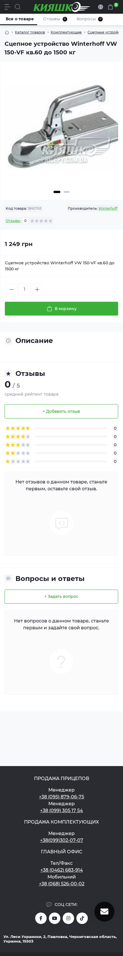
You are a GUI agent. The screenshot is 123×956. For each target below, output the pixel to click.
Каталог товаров (30, 32)
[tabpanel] (61, 130)
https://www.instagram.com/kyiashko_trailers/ (68, 918)
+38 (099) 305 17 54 (61, 810)
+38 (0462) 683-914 (61, 870)
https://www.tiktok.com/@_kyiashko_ (82, 918)
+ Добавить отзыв (61, 411)
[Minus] (11, 289)
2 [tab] (67, 192)
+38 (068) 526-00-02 (61, 883)
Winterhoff (107, 208)
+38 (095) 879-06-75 (61, 797)
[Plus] (37, 289)
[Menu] (7, 7)
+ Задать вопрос (61, 596)
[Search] (18, 7)
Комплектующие (66, 32)
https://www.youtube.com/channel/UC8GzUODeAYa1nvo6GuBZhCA (54, 918)
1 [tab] (56, 192)
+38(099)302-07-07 (61, 840)
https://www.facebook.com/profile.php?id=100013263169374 (41, 918)
